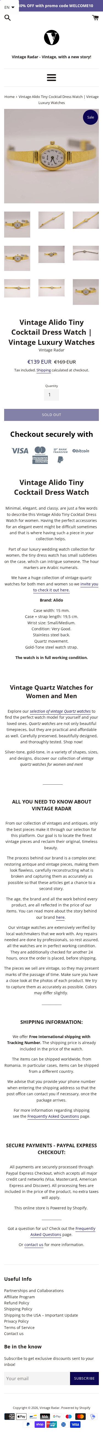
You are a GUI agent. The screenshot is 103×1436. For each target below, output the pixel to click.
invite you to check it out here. (65, 587)
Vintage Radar (50, 1408)
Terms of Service (19, 1327)
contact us (33, 1244)
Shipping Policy (18, 1308)
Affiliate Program (19, 1296)
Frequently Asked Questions (53, 1116)
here (60, 917)
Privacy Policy (16, 1321)
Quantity (51, 386)
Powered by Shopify (75, 1408)
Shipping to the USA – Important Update (41, 1315)
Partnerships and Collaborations (34, 1290)
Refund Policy (16, 1302)
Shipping (44, 370)
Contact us (14, 1333)
